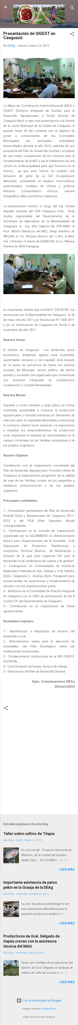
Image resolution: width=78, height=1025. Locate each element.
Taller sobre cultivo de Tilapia (28, 833)
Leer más (67, 869)
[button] (72, 34)
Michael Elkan (49, 1008)
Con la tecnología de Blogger (41, 1000)
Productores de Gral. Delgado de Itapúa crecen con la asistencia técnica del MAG (31, 941)
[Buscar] (72, 8)
